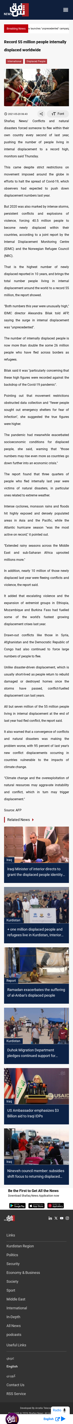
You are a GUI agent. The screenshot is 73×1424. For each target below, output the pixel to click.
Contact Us (15, 1385)
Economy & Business (23, 1272)
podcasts (13, 1334)
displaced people (36, 61)
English (12, 1367)
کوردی (10, 1376)
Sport (10, 1290)
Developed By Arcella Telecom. (36, 1408)
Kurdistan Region (20, 1246)
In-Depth (13, 1317)
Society (12, 1281)
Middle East (15, 1299)
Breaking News (16, 28)
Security (13, 1264)
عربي (10, 1358)
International (14, 61)
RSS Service (16, 1394)
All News (13, 1326)
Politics (12, 1255)
